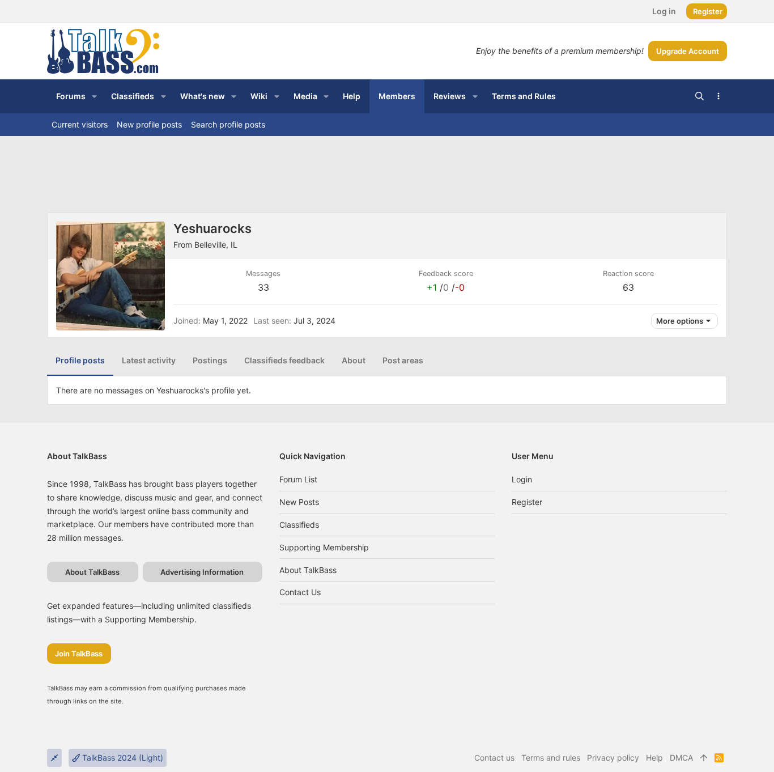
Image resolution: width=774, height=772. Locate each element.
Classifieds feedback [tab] (284, 360)
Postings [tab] (210, 360)
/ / (446, 287)
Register (527, 502)
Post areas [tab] (402, 360)
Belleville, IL (215, 244)
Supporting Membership (324, 547)
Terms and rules (550, 757)
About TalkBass (308, 570)
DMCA (681, 757)
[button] (94, 96)
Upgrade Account (687, 51)
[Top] (703, 758)
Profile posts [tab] (80, 360)
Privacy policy (613, 757)
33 (263, 287)
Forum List (298, 479)
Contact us (300, 592)
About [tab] (353, 360)
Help (654, 757)
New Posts (299, 502)
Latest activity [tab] (149, 360)
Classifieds (299, 524)
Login (522, 479)
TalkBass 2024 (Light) (121, 757)
